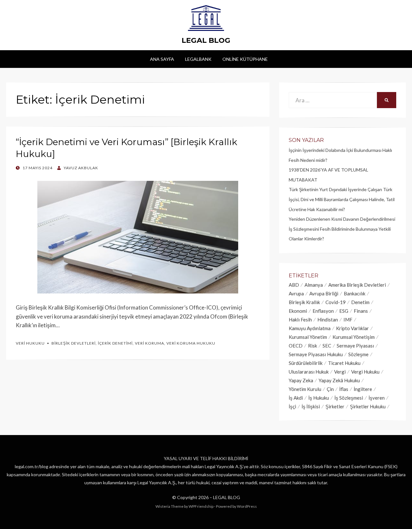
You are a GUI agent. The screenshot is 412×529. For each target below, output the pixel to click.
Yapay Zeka (301, 380)
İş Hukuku (318, 398)
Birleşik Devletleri (74, 343)
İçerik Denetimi (115, 343)
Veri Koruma (149, 343)
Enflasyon (323, 311)
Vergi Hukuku (365, 372)
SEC (327, 345)
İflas (343, 389)
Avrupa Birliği (323, 293)
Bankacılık (354, 293)
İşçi (292, 406)
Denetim (360, 302)
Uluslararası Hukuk (309, 372)
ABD (294, 285)
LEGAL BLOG (206, 40)
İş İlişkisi (311, 406)
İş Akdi (296, 398)
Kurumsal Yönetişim (353, 337)
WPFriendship (201, 506)
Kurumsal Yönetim (308, 337)
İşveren (377, 398)
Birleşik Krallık (304, 302)
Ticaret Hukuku (344, 363)
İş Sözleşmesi (348, 398)
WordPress (247, 506)
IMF (347, 319)
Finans (361, 311)
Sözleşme (358, 354)
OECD (296, 345)
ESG (343, 311)
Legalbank (198, 59)
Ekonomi (298, 311)
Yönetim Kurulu (305, 389)
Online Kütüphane (245, 59)
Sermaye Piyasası (355, 345)
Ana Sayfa (162, 59)
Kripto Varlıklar (352, 328)
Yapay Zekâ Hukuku (339, 380)
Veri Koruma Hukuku (190, 343)
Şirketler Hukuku (368, 406)
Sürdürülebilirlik (306, 363)
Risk (312, 345)
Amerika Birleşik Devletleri (357, 285)
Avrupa (296, 293)
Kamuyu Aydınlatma (310, 328)
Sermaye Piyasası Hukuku (316, 354)
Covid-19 (335, 302)
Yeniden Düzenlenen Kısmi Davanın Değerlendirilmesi (342, 219)
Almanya (313, 285)
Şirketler (334, 406)
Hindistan (327, 319)
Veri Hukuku (30, 343)
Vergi (340, 372)
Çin (330, 389)
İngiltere (363, 389)
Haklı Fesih (300, 319)
